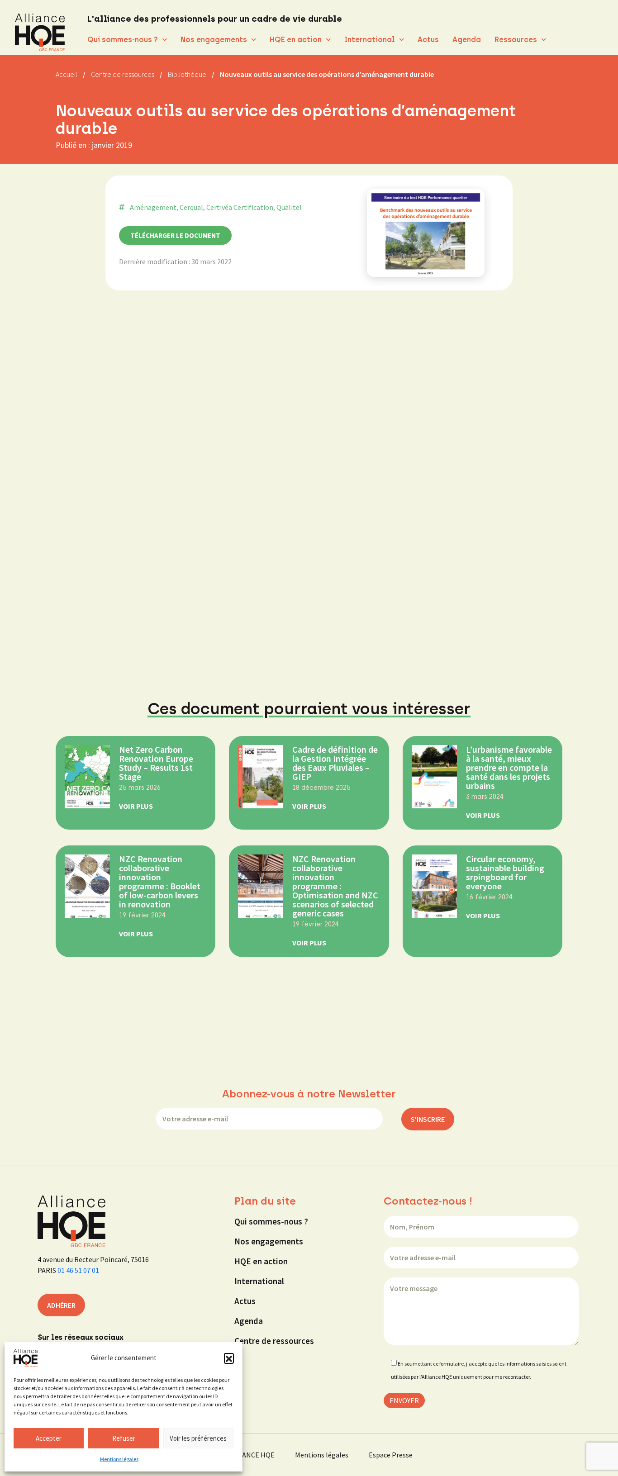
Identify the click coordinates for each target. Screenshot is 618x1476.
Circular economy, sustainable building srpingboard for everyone (505, 872)
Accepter (49, 1438)
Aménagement (153, 207)
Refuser (123, 1438)
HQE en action (296, 39)
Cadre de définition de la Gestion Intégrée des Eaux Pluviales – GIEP (335, 763)
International (369, 39)
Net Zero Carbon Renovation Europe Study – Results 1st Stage (156, 763)
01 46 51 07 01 (78, 1270)
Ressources (515, 39)
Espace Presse (391, 1454)
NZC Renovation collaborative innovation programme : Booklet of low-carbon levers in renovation (159, 881)
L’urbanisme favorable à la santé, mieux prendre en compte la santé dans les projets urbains (509, 767)
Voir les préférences (198, 1438)
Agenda (466, 39)
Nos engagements (214, 39)
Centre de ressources (274, 1340)
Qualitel (289, 207)
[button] (228, 1357)
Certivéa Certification (239, 207)
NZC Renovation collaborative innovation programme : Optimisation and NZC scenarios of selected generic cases (335, 886)
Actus (428, 39)
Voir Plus (136, 806)
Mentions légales (119, 1459)
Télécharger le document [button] (175, 235)
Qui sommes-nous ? (122, 39)
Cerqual (191, 207)
